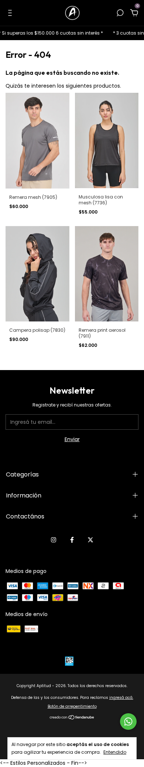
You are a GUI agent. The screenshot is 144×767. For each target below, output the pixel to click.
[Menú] (11, 13)
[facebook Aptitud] (72, 539)
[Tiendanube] (72, 718)
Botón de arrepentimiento (72, 706)
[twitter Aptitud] (90, 539)
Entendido (114, 752)
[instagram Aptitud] (53, 539)
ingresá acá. (121, 697)
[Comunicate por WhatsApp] (128, 721)
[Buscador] (120, 13)
